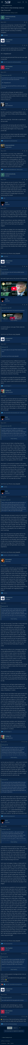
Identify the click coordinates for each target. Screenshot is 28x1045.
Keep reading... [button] (14, 320)
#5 (26, 151)
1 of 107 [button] (9, 1028)
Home (12, 1043)
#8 (26, 266)
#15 (26, 603)
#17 (26, 826)
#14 (26, 565)
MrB (6, 202)
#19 (26, 994)
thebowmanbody (6, 12)
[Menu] (2, 2)
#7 (26, 208)
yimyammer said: (6, 75)
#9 (26, 304)
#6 (26, 179)
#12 (26, 423)
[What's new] (23, 2)
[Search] (26, 2)
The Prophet (9, 66)
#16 (26, 741)
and (10, 141)
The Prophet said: (6, 997)
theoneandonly (9, 145)
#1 (26, 22)
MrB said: (4, 347)
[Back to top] (22, 45)
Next (15, 1028)
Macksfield (8, 559)
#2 (26, 45)
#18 (26, 953)
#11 (26, 396)
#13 (26, 497)
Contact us (3, 1043)
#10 (26, 344)
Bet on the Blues (6, 1041)
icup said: (4, 269)
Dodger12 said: (5, 500)
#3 (26, 72)
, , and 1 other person (12, 169)
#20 (26, 1016)
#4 (26, 109)
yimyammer (9, 39)
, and (12, 62)
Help (8, 1043)
